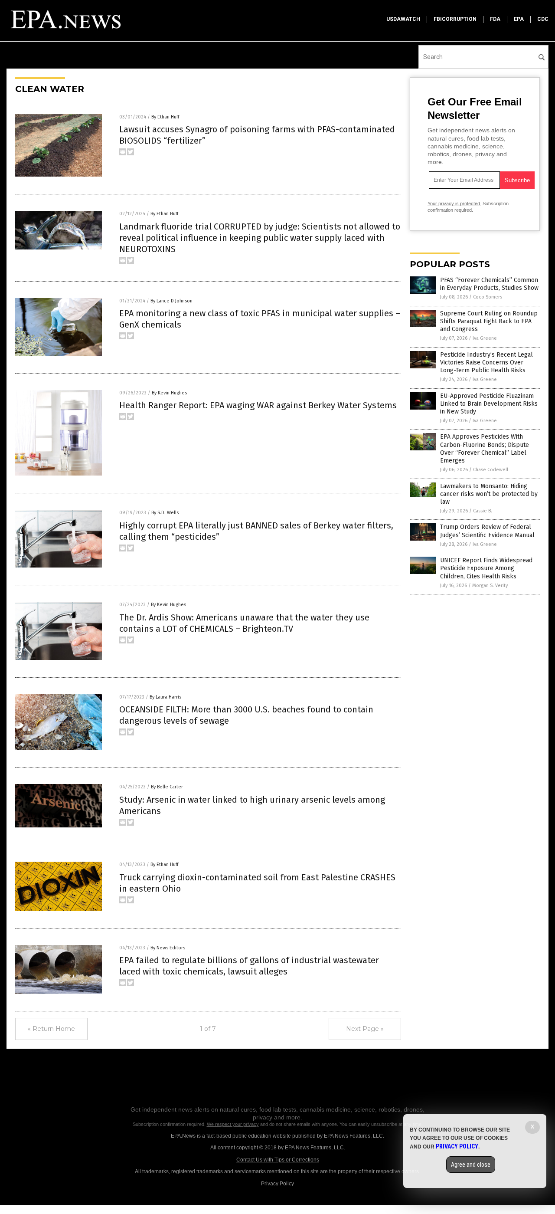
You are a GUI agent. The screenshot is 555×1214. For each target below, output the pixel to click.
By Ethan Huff (165, 117)
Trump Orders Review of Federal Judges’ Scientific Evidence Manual (487, 530)
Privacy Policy (277, 1184)
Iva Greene (485, 338)
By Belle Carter (167, 787)
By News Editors (167, 948)
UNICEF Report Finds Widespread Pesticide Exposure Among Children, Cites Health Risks (486, 568)
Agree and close (470, 1164)
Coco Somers (487, 297)
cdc (542, 19)
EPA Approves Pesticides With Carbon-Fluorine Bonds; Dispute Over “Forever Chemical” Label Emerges (484, 448)
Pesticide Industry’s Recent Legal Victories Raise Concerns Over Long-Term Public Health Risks (486, 362)
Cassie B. (482, 511)
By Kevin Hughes (169, 393)
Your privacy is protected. (454, 203)
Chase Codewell (490, 469)
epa (519, 19)
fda (495, 19)
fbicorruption (455, 19)
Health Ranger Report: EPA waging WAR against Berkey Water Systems (258, 405)
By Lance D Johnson (171, 301)
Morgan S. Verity (490, 585)
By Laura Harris (165, 697)
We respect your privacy (233, 1124)
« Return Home (51, 1029)
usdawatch (403, 19)
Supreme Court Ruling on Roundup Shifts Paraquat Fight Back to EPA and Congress (489, 321)
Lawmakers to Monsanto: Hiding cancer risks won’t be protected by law (489, 493)
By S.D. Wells (165, 512)
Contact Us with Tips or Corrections (277, 1160)
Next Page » (365, 1029)
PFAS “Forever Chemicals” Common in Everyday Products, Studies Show (489, 284)
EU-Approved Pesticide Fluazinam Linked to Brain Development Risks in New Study (489, 403)
